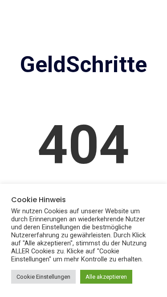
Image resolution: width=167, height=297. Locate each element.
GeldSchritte (83, 64)
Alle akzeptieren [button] (106, 276)
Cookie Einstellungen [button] (43, 276)
